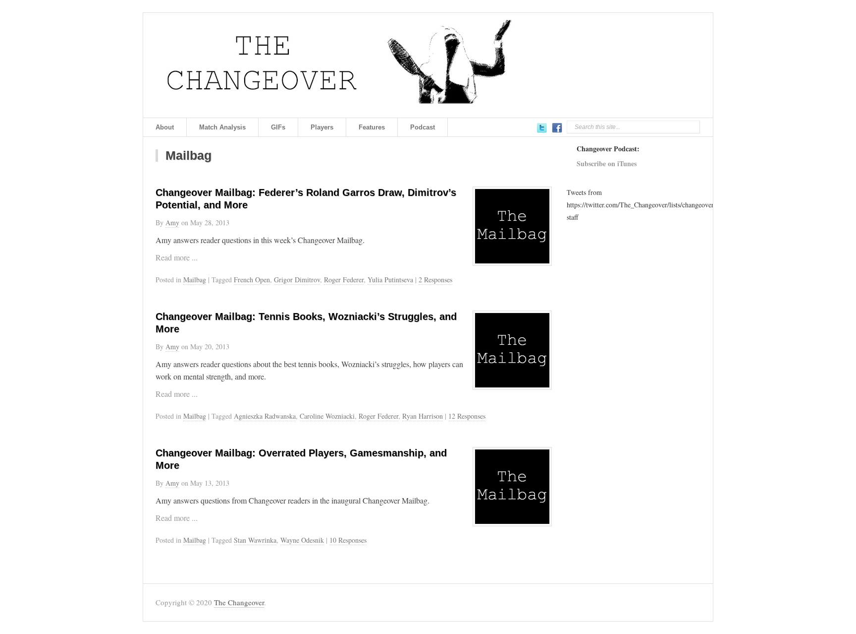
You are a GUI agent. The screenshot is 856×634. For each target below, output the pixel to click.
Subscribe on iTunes (607, 163)
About (165, 127)
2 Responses (435, 279)
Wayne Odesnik (302, 540)
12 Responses (466, 416)
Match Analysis (222, 127)
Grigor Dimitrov (297, 279)
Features (372, 127)
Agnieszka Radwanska (265, 416)
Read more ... (177, 257)
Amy (172, 222)
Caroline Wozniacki (327, 416)
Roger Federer (344, 279)
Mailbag (194, 279)
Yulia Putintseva (390, 279)
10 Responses (348, 540)
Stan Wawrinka (255, 540)
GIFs (278, 127)
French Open (252, 279)
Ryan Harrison (422, 416)
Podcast (422, 127)
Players (322, 127)
